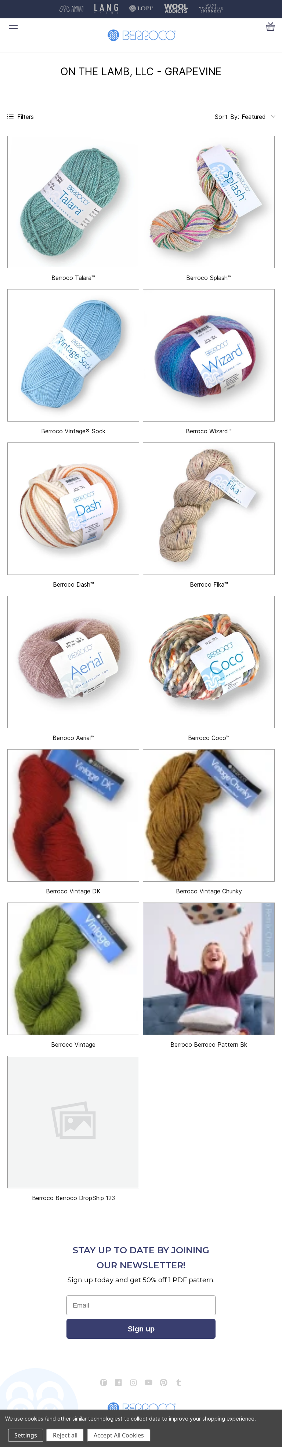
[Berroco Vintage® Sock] (73, 355)
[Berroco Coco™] (208, 662)
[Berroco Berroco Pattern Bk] (208, 969)
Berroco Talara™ (73, 277)
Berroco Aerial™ (73, 737)
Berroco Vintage (73, 1044)
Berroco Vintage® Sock (73, 431)
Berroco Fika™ (209, 584)
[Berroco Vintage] (73, 969)
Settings (25, 1435)
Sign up (141, 1329)
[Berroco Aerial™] (73, 662)
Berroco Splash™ (208, 277)
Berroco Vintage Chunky (209, 891)
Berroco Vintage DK (73, 891)
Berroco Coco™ (208, 737)
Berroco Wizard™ (209, 431)
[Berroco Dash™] (73, 509)
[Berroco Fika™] (208, 509)
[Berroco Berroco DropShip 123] (73, 1122)
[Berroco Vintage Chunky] (208, 815)
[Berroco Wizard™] (208, 355)
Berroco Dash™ (73, 584)
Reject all (65, 1435)
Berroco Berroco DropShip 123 (73, 1198)
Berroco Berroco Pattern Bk (208, 1044)
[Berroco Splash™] (208, 202)
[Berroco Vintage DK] (73, 815)
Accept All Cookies (119, 1435)
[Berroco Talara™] (73, 202)
